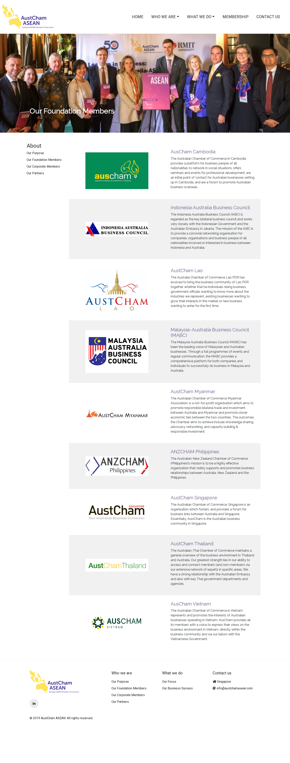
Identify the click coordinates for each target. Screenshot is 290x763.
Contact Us (268, 16)
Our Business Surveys (177, 688)
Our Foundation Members (44, 160)
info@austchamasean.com (235, 688)
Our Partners (35, 173)
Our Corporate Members (43, 166)
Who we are (163, 16)
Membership (236, 16)
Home (137, 16)
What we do (199, 16)
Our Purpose (35, 153)
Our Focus (169, 681)
